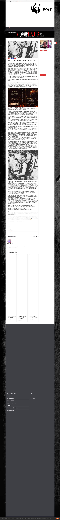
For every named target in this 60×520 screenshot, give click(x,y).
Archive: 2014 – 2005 (12, 29)
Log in (31, 393)
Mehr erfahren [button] (49, 518)
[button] (15, 28)
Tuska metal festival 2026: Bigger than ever (23, 1)
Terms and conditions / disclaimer (11, 393)
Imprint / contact (9, 396)
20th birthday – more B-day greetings (12, 317)
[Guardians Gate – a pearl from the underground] (22, 254)
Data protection (10, 394)
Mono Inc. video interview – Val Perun (33, 317)
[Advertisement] (30, 20)
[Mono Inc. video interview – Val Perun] (33, 254)
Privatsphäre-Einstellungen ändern (11, 407)
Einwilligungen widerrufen (10, 410)
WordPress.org (33, 398)
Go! (56, 42)
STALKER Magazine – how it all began (12, 403)
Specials (15, 58)
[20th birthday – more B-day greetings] (11, 254)
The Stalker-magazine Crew (10, 398)
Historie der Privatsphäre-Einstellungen (12, 408)
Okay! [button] (57, 518)
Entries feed (32, 395)
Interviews (12, 58)
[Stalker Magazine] (8, 29)
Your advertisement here (10, 400)
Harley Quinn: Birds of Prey (12, 236)
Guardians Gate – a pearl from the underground (22, 317)
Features (9, 58)
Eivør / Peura (35, 236)
